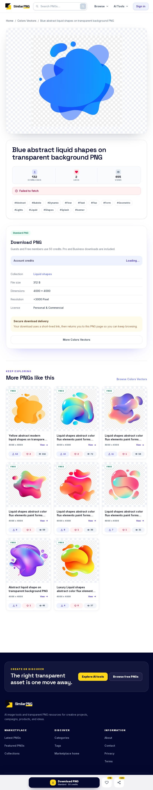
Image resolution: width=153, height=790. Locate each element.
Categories (61, 737)
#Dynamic (53, 202)
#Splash (64, 209)
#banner (80, 209)
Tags (57, 745)
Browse (99, 6)
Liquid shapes (42, 274)
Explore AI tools (93, 676)
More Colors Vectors (76, 339)
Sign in (140, 6)
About (108, 737)
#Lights (19, 209)
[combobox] (59, 6)
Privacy (109, 753)
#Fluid (81, 202)
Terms (108, 761)
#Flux (94, 202)
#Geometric (123, 202)
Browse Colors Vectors (132, 379)
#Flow (68, 202)
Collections (12, 753)
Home (9, 20)
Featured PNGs (14, 745)
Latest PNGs (12, 737)
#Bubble (36, 202)
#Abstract (20, 202)
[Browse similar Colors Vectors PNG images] (45, 392)
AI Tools (119, 6)
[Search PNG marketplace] (83, 6)
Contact (109, 745)
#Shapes (49, 209)
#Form (107, 202)
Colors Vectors (26, 20)
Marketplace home (66, 753)
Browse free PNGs (125, 676)
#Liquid (33, 209)
